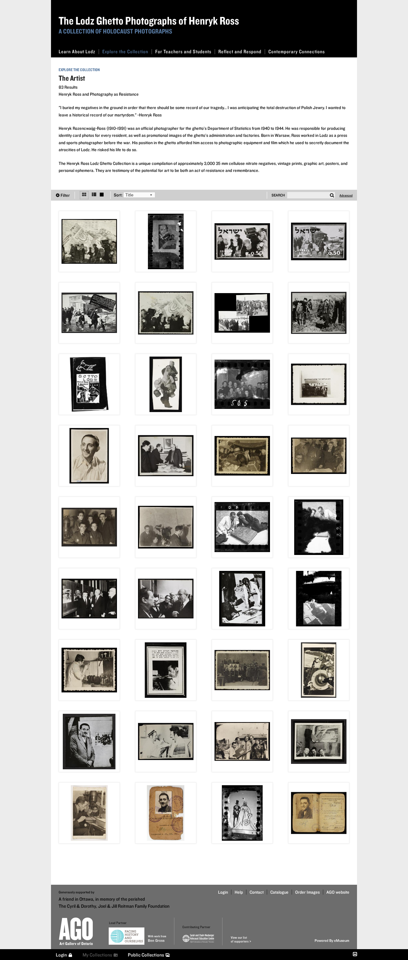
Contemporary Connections (296, 51)
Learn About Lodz (77, 51)
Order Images (307, 892)
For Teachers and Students (183, 51)
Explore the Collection (125, 51)
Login (223, 892)
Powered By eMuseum (332, 940)
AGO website (337, 892)
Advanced (346, 195)
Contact (257, 892)
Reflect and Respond (239, 51)
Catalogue (279, 892)
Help (239, 892)
